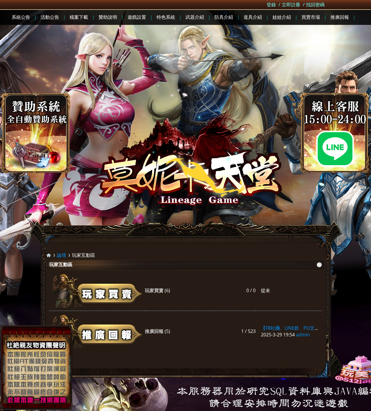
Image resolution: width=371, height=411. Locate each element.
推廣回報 (154, 331)
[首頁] (48, 255)
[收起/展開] (319, 264)
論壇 (61, 255)
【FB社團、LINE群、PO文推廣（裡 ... (299, 328)
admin (303, 334)
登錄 (271, 4)
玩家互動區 (60, 264)
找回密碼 (315, 4)
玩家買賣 (154, 290)
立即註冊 (291, 4)
